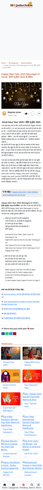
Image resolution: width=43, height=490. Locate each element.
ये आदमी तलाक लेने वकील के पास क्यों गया (17, 318)
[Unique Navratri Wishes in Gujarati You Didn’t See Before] (10, 445)
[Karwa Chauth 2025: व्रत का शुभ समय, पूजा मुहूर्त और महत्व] (10, 376)
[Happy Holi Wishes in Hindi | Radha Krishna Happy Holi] (10, 465)
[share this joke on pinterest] (14, 333)
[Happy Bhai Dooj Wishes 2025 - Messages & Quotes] (32, 353)
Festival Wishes (26, 63)
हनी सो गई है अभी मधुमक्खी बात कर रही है (17, 309)
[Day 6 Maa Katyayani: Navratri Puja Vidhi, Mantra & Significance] (10, 421)
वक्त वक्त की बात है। (10, 313)
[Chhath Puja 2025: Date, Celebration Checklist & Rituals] (10, 353)
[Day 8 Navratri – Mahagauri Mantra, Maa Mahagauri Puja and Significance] (10, 398)
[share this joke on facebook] (3, 333)
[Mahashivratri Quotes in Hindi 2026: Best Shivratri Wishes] (32, 465)
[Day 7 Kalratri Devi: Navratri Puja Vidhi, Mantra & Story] (32, 396)
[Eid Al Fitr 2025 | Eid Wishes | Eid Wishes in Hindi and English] (32, 445)
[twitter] (10, 333)
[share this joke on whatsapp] (7, 333)
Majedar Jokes (14, 112)
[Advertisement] (21, 33)
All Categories (13, 63)
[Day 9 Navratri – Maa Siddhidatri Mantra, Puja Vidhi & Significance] (32, 376)
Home (3, 63)
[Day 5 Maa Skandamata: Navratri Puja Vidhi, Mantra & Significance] (32, 422)
